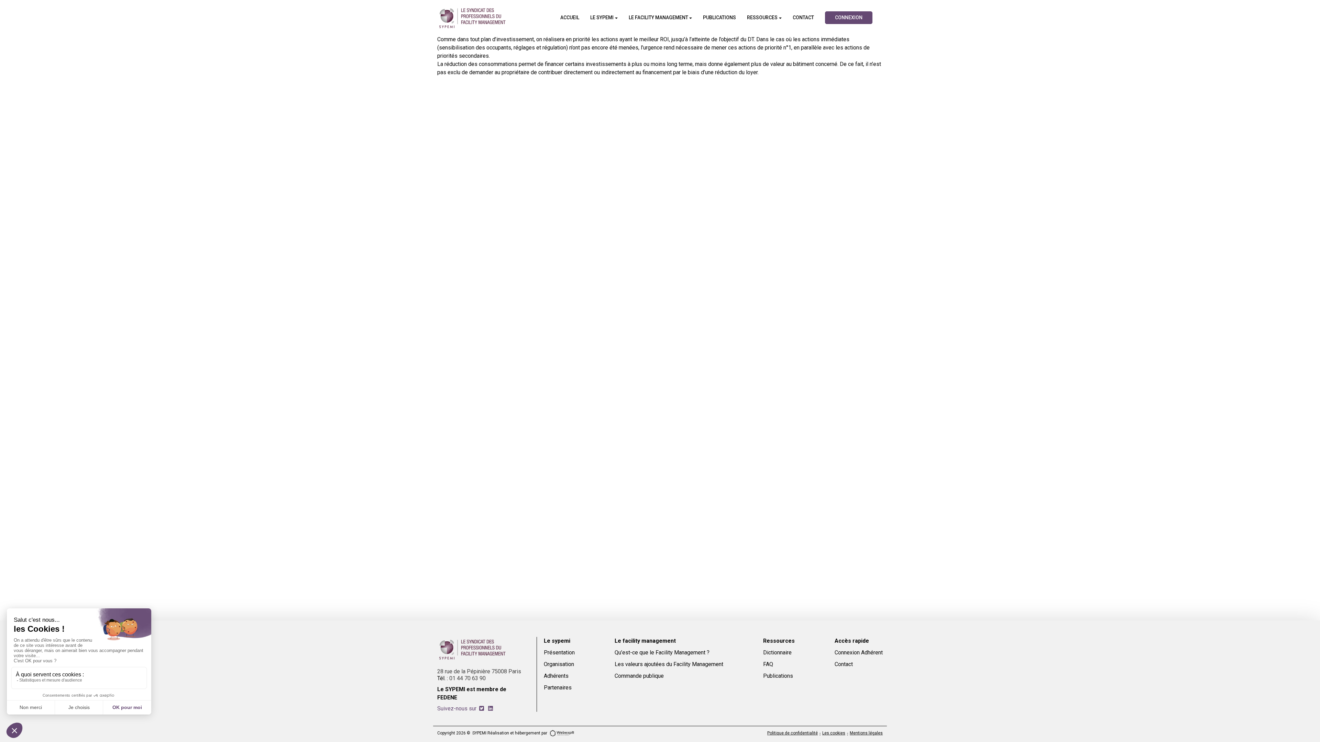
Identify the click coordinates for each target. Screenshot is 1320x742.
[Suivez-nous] (481, 708)
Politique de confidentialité (792, 733)
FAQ (768, 664)
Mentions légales (866, 733)
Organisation (559, 664)
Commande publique (639, 676)
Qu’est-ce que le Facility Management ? (662, 652)
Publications (778, 676)
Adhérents (556, 676)
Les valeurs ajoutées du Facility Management (669, 664)
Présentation (559, 652)
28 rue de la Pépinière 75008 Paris (479, 671)
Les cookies (833, 733)
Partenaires (558, 687)
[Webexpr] (562, 732)
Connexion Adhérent (859, 652)
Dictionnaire (777, 652)
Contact (844, 664)
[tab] (481, 708)
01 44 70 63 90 (467, 678)
